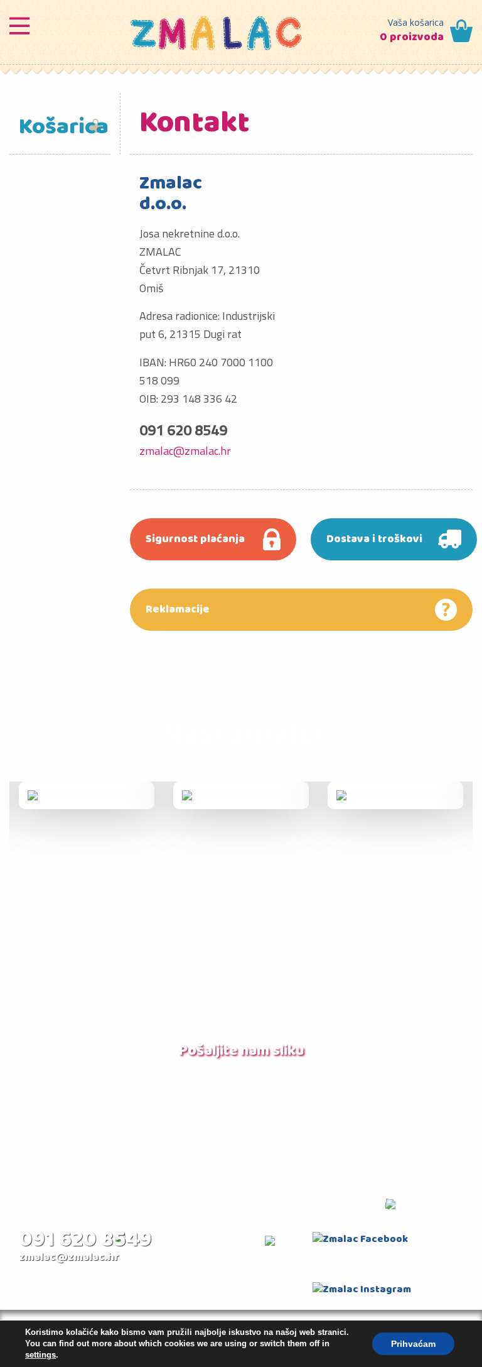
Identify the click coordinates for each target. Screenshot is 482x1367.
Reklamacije (178, 609)
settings (40, 1354)
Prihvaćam (413, 1344)
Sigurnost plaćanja (195, 539)
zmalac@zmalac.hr (185, 450)
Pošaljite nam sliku (241, 1051)
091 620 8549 (85, 1240)
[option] (86, 795)
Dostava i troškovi (374, 539)
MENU (19, 23)
